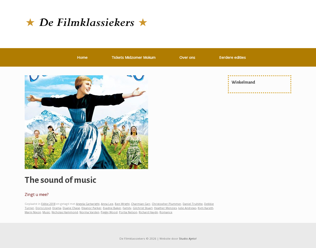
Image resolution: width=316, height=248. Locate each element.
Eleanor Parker (91, 208)
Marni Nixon (33, 212)
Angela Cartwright (87, 204)
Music (46, 212)
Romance (165, 212)
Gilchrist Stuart (143, 208)
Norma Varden (89, 212)
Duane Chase (71, 208)
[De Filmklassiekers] (86, 22)
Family (127, 208)
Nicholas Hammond (65, 212)
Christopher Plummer (166, 204)
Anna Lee (107, 204)
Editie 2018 (48, 204)
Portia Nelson (128, 212)
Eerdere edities (232, 57)
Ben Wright (122, 204)
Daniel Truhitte (193, 204)
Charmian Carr (140, 204)
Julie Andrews (187, 208)
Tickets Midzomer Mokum (134, 57)
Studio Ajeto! (188, 238)
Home (82, 57)
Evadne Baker (112, 208)
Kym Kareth (205, 208)
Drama (56, 208)
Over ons (187, 57)
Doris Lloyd (43, 208)
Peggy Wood (109, 212)
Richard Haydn (148, 212)
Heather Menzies (165, 208)
